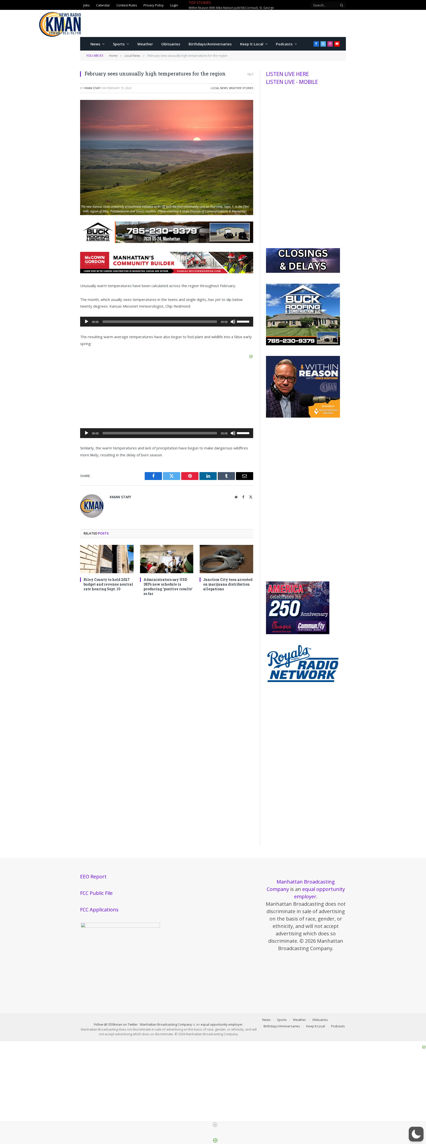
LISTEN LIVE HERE (287, 74)
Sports (119, 43)
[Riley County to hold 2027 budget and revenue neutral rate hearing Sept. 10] (107, 559)
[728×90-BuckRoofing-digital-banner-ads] (166, 241)
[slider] (244, 321)
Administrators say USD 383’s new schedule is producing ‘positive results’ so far (167, 586)
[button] (416, 1134)
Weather (145, 43)
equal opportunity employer (222, 1024)
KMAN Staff (92, 88)
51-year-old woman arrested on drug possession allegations (261, 5)
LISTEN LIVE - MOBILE (292, 81)
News (95, 43)
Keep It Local (251, 43)
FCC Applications (99, 909)
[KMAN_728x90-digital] (166, 271)
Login (174, 5)
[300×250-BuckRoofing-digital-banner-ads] (303, 344)
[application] (166, 322)
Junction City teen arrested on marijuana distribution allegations (227, 584)
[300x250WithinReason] (303, 416)
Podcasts (284, 43)
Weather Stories (241, 88)
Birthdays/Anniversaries (210, 43)
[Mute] (233, 321)
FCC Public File (96, 893)
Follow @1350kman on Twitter (116, 1024)
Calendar (103, 5)
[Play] (86, 321)
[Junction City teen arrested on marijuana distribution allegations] (226, 559)
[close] (215, 1125)
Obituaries (170, 43)
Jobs (86, 5)
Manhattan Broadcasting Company (166, 1024)
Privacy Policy (153, 5)
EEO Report (93, 876)
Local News (219, 88)
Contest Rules (126, 5)
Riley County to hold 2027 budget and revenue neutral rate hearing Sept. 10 (108, 584)
